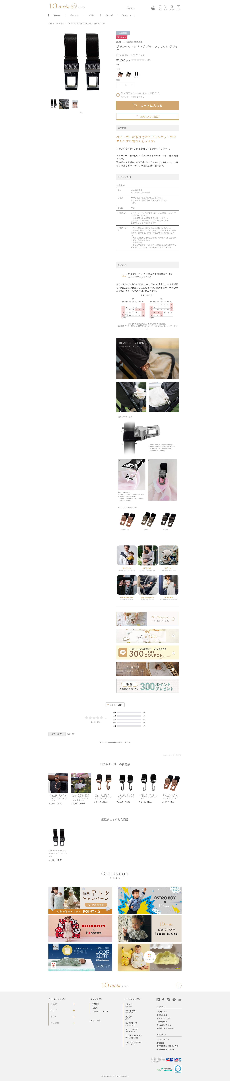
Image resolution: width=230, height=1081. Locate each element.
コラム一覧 (95, 1020)
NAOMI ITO (131, 1024)
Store (178, 9)
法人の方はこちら (164, 1025)
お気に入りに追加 (147, 116)
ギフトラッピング (164, 1018)
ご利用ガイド (162, 1011)
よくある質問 (162, 1015)
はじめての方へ (163, 1039)
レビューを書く (116, 704)
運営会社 (160, 1042)
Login (160, 9)
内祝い (95, 1007)
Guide (172, 9)
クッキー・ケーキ (100, 1011)
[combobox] (141, 8)
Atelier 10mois (133, 1036)
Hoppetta (131, 1011)
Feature (126, 15)
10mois (129, 1005)
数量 (118, 80)
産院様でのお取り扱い (166, 1028)
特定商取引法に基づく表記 (167, 1046)
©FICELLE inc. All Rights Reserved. (115, 1076)
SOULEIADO (132, 1030)
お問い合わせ (162, 1021)
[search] (153, 8)
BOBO (128, 1017)
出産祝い (96, 1004)
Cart (166, 9)
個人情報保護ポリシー (166, 1049)
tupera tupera (133, 1042)
